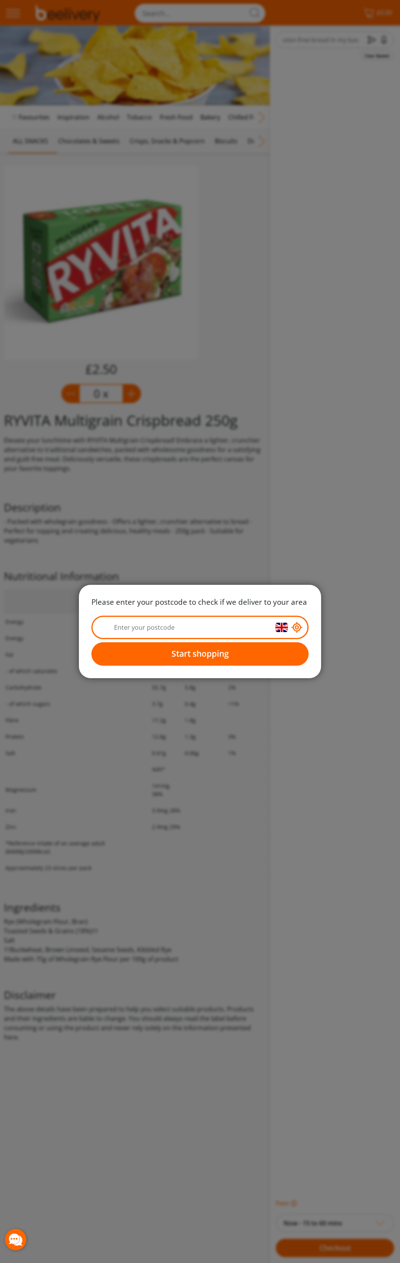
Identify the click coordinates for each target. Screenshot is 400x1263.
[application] (15, 1239)
